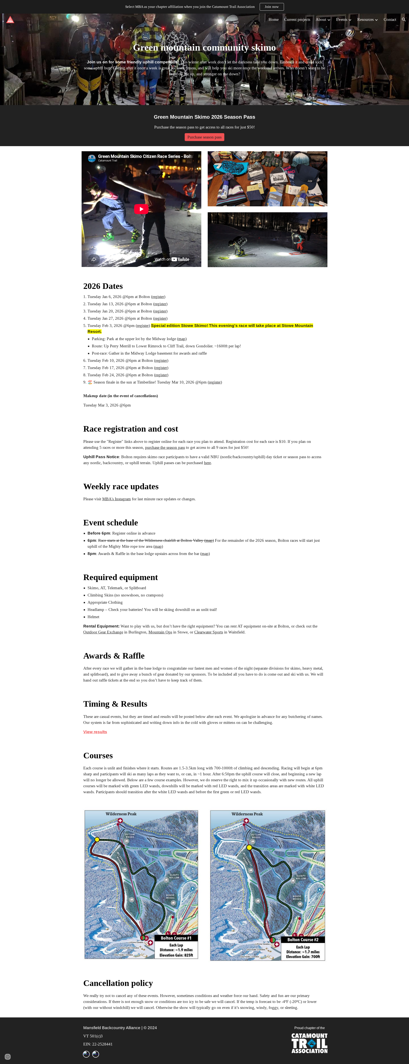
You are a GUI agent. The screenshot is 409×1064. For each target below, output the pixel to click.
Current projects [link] (297, 19)
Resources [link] (365, 19)
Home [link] (274, 19)
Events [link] (341, 19)
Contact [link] (390, 19)
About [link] (321, 19)
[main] (204, 47)
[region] (204, 7)
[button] (404, 19)
